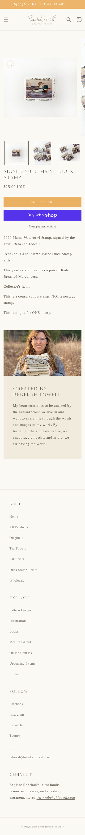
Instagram (16, 714)
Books (13, 631)
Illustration (17, 621)
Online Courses (20, 653)
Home (13, 516)
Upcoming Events (22, 663)
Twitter (14, 736)
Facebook (16, 704)
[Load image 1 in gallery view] (16, 153)
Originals (16, 538)
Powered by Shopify (54, 827)
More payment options (42, 226)
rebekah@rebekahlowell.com (30, 757)
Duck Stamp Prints (23, 570)
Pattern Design (20, 610)
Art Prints (16, 559)
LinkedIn (16, 725)
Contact (15, 674)
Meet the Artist (20, 642)
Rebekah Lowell (37, 827)
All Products (18, 527)
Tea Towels (17, 548)
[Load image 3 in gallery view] (68, 153)
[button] (6, 19)
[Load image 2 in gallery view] (42, 153)
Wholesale (16, 580)
